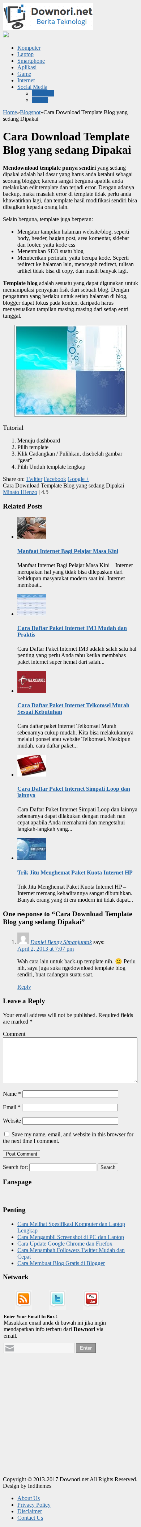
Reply (24, 987)
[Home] (6, 35)
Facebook (43, 93)
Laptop (25, 54)
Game (24, 74)
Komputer (28, 48)
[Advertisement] (57, 1423)
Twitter (40, 100)
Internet (26, 80)
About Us (28, 1498)
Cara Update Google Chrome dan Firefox (64, 1243)
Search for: (15, 1167)
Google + (78, 479)
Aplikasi (27, 67)
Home (10, 112)
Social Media (32, 87)
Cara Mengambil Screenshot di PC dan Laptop (70, 1237)
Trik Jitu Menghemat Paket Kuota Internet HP (75, 872)
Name (12, 1094)
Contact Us (30, 1518)
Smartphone (31, 61)
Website (12, 1121)
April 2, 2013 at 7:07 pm (45, 949)
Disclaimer (29, 1511)
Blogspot (30, 112)
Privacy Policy (34, 1505)
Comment (14, 1034)
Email (12, 1107)
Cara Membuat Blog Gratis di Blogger (61, 1263)
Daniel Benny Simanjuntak (61, 942)
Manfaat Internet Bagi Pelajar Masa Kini (67, 551)
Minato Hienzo (20, 492)
